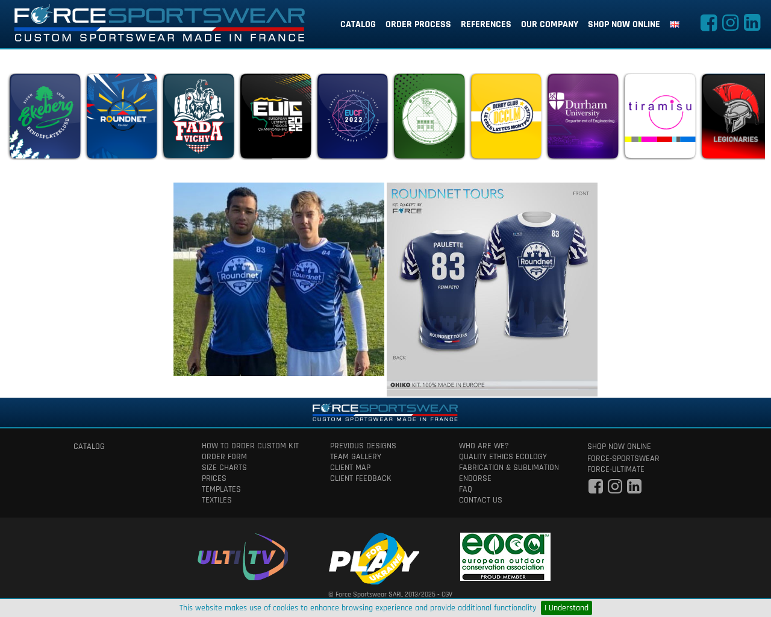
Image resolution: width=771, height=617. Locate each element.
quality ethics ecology (503, 456)
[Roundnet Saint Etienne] (428, 119)
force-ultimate (616, 469)
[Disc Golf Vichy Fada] (198, 119)
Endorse (475, 478)
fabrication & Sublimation (509, 467)
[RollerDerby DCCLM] (506, 119)
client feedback (361, 478)
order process (418, 24)
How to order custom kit (250, 445)
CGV (447, 594)
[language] (674, 25)
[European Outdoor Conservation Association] (505, 554)
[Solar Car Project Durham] (582, 119)
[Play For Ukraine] (374, 556)
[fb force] (595, 489)
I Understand (566, 608)
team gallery (355, 456)
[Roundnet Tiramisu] (659, 119)
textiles (217, 500)
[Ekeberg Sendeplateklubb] (44, 119)
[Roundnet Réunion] (121, 119)
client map (350, 467)
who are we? (484, 445)
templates (221, 489)
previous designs (363, 445)
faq (465, 489)
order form (224, 456)
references (486, 24)
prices (214, 478)
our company (549, 24)
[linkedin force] (751, 26)
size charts (224, 467)
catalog (358, 24)
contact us (480, 500)
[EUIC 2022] (275, 119)
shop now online (624, 24)
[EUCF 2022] (352, 119)
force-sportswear (623, 458)
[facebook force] (708, 26)
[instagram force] (730, 26)
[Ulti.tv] (243, 554)
